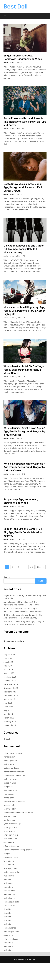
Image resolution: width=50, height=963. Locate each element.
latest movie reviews (12, 753)
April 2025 (8, 714)
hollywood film (10, 809)
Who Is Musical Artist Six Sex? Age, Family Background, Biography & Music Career (24, 369)
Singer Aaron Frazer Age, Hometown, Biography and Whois (24, 596)
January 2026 (9, 680)
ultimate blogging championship (17, 850)
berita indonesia (10, 928)
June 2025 (8, 706)
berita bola (8, 879)
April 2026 (8, 669)
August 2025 (9, 699)
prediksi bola (9, 890)
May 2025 (7, 710)
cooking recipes (10, 857)
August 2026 (9, 654)
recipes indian (9, 816)
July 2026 (7, 658)
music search (9, 794)
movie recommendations (14, 775)
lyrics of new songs (12, 824)
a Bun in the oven (11, 846)
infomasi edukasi (10, 939)
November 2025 (10, 688)
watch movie (9, 805)
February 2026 (9, 677)
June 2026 (8, 662)
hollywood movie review (14, 801)
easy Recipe (8, 842)
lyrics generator (10, 827)
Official (6, 739)
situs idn (7, 909)
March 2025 (8, 718)
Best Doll (15, 6)
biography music (10, 868)
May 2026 (7, 666)
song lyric (7, 853)
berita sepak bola (11, 902)
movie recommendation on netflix (18, 812)
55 (31, 567)
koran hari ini (9, 905)
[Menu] (5, 16)
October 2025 (9, 692)
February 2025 (9, 721)
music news (8, 876)
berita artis (8, 883)
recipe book (8, 764)
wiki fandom (8, 861)
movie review (9, 757)
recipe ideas (8, 798)
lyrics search (9, 831)
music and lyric (10, 838)
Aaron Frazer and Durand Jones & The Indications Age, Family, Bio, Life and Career (24, 122)
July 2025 (7, 703)
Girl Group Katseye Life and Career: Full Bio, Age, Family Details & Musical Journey (23, 249)
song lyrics (8, 786)
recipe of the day (11, 779)
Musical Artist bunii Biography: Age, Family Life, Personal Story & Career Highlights (24, 311)
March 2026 (8, 673)
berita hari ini (9, 898)
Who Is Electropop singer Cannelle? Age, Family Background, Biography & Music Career (24, 467)
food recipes (9, 820)
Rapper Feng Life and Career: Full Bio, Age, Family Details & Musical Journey (22, 532)
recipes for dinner (11, 768)
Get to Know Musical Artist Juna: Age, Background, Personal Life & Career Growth (22, 187)
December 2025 (10, 684)
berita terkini (9, 894)
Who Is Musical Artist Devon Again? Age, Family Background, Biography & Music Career (24, 431)
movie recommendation (13, 772)
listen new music (10, 835)
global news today (11, 872)
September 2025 (10, 695)
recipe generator (10, 760)
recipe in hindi (9, 783)
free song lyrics (10, 790)
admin (5, 62)
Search (6, 577)
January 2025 (9, 725)
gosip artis (8, 935)
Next (40, 567)
